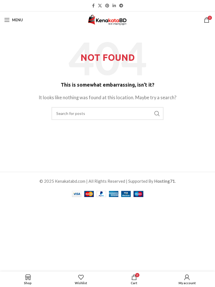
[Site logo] (107, 19)
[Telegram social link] (121, 6)
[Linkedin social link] (114, 6)
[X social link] (100, 6)
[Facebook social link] (93, 6)
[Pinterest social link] (107, 6)
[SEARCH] (157, 113)
